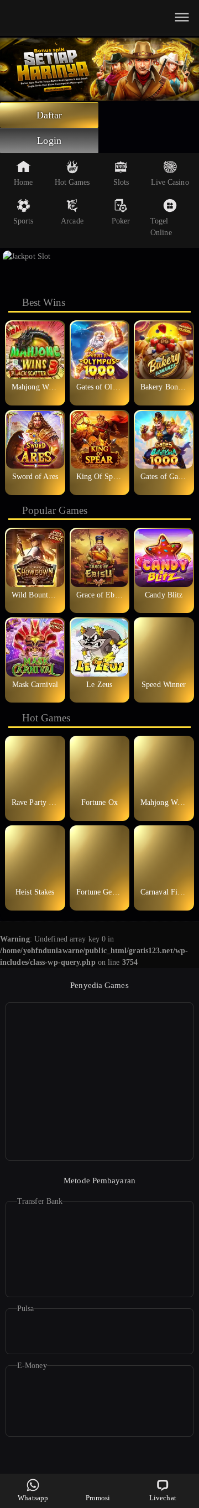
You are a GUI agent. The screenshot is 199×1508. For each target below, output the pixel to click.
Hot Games (72, 182)
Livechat (162, 1498)
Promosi (98, 1498)
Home (23, 182)
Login (49, 140)
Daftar (49, 115)
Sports (23, 221)
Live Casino (170, 182)
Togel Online (161, 227)
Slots (121, 182)
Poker (121, 221)
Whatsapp (33, 1498)
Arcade (72, 221)
